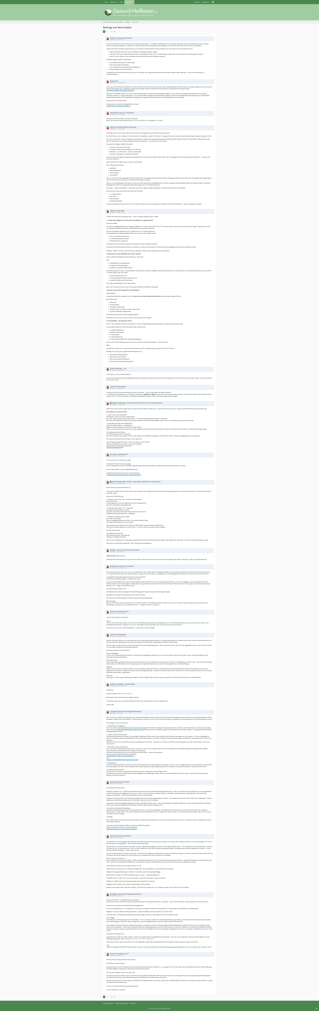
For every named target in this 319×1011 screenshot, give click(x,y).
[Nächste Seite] (114, 31)
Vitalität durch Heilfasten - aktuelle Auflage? (122, 684)
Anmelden (197, 2)
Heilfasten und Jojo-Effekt (117, 211)
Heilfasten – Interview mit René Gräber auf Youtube (124, 550)
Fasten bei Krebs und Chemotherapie (120, 836)
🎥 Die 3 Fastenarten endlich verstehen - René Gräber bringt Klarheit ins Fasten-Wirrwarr (135, 481)
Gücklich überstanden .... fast (118, 368)
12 (111, 31)
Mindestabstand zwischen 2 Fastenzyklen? (122, 113)
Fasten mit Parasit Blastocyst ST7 (119, 611)
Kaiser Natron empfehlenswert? (119, 454)
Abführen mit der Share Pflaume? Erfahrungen (123, 127)
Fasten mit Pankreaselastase (118, 386)
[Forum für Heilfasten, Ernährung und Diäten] (159, 12)
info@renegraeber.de (126, 693)
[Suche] (213, 2)
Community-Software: (159, 1008)
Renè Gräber (113, 39)
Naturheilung (111, 556)
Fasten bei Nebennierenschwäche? (120, 782)
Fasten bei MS (114, 81)
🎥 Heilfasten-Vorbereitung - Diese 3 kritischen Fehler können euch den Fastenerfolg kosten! (136, 403)
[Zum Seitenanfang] (316, 1008)
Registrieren (205, 2)
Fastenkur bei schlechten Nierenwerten (121, 38)
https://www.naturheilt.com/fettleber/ (142, 939)
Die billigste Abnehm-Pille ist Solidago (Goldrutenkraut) (125, 711)
